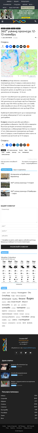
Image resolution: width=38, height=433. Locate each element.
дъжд (3, 152)
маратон (4, 311)
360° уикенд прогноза (12, 150)
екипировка (6, 305)
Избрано (3, 28)
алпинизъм (6, 299)
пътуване (25, 317)
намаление (20, 311)
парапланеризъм (7, 314)
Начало (2, 25)
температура (25, 152)
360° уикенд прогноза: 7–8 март (22, 183)
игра (19, 305)
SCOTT (8, 293)
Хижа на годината (21, 296)
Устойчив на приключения (19, 373)
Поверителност (28, 428)
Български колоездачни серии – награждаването (29, 162)
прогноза (14, 152)
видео (30, 299)
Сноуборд (6, 296)
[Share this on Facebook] (7, 46)
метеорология (12, 311)
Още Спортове (14, 7)
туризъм (4, 323)
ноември (8, 152)
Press (7, 428)
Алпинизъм (3, 178)
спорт (9, 320)
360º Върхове (30, 426)
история (14, 308)
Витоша (13, 293)
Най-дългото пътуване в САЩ (9, 162)
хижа (3, 326)
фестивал (19, 323)
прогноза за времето (8, 317)
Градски (17, 4)
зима (15, 305)
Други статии (7, 361)
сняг (19, 152)
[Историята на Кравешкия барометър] (5, 176)
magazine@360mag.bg (29, 348)
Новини (8, 28)
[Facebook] (16, 353)
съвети (14, 320)
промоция (18, 317)
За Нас (4, 426)
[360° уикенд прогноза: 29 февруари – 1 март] (5, 193)
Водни (16, 1)
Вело (30, 4)
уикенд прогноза (5, 154)
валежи (21, 150)
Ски (29, 293)
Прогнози (3, 187)
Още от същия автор (19, 169)
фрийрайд (29, 323)
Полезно (13, 28)
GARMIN (4, 292)
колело (28, 308)
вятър (30, 150)
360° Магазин (21, 426)
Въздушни (25, 1)
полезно (21, 314)
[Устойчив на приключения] (5, 375)
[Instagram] (21, 353)
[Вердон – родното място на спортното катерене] (5, 384)
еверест (25, 302)
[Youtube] (30, 353)
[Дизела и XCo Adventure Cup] (5, 367)
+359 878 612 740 (23, 340)
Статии (18, 28)
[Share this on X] (14, 46)
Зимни (9, 1)
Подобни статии (6, 169)
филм (24, 323)
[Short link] (24, 46)
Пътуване (4, 412)
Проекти (12, 428)
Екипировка (14, 375)
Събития (3, 407)
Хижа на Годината (28, 7)
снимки (4, 320)
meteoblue (19, 284)
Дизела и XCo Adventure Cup (19, 364)
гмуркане (4, 302)
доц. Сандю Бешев (14, 302)
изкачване (23, 305)
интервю (6, 308)
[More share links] (28, 46)
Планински (7, 4)
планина (16, 314)
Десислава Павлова (7, 37)
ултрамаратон (11, 323)
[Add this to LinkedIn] (17, 46)
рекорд (32, 317)
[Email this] (21, 46)
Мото (4, 7)
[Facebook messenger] (10, 46)
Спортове (4, 398)
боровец (14, 299)
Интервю (14, 366)
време (26, 150)
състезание (23, 320)
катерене (21, 308)
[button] (35, 21)
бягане (22, 299)
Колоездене (22, 293)
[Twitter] (26, 353)
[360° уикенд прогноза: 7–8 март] (5, 185)
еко (12, 305)
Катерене (14, 385)
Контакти (19, 428)
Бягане (25, 4)
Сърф (12, 296)
